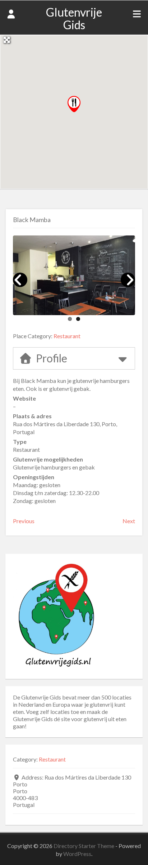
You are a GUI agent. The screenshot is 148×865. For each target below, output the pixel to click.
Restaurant (67, 335)
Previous (23, 520)
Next (128, 520)
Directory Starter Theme (84, 845)
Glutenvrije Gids (74, 18)
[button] (74, 104)
